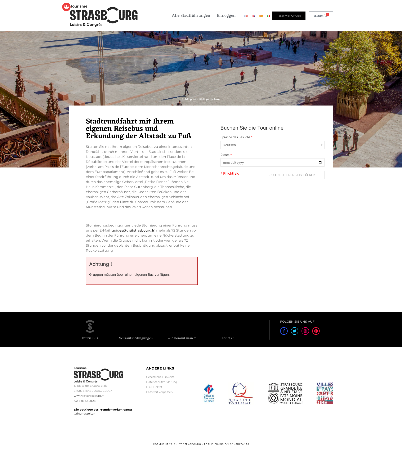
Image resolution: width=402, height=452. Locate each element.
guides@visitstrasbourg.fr (133, 230)
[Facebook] (284, 331)
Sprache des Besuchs (236, 137)
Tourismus (90, 338)
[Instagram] (305, 331)
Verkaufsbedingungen (136, 338)
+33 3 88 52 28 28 (84, 400)
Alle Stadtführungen (191, 15)
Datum (226, 154)
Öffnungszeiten (84, 413)
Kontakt (228, 338)
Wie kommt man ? (182, 338)
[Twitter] (294, 331)
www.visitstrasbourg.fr (89, 395)
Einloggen (226, 15)
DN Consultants (237, 444)
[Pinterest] (316, 331)
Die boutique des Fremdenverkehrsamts (103, 409)
